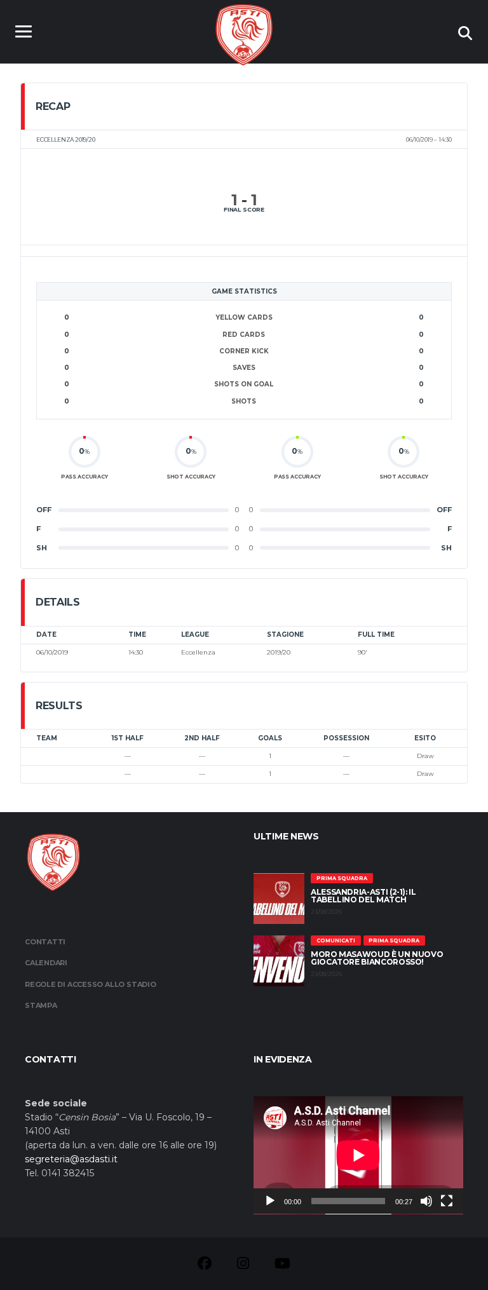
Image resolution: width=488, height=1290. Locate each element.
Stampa (41, 1005)
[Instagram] (243, 1265)
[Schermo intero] (446, 1201)
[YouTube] (282, 1265)
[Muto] (426, 1201)
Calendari (46, 962)
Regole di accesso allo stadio (90, 984)
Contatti (45, 941)
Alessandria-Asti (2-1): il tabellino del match (363, 895)
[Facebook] (204, 1265)
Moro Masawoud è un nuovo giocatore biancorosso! (377, 958)
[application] (358, 1155)
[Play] (270, 1201)
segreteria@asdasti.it (71, 1159)
